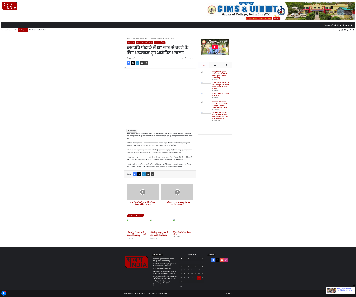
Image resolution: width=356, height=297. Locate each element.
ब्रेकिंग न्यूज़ (157, 42)
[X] (133, 63)
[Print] (146, 63)
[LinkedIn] (137, 63)
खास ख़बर (144, 42)
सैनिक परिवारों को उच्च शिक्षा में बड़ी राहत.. (182, 233)
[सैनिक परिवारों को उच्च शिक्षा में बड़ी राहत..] (183, 225)
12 (188, 270)
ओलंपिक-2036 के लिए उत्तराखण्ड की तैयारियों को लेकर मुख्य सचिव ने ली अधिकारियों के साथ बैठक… (220, 105)
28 (195, 277)
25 (185, 277)
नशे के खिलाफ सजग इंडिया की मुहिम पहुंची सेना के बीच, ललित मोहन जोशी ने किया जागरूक (159, 234)
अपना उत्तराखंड (136, 38)
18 (184, 274)
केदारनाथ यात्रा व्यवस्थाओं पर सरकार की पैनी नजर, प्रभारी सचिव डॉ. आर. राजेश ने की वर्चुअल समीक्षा (220, 115)
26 (188, 277)
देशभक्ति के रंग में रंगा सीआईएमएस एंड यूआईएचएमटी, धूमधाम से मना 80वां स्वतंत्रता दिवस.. (163, 283)
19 (188, 274)
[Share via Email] (142, 63)
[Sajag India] (9, 5)
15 (199, 270)
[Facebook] (128, 63)
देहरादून (150, 42)
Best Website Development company (158, 293)
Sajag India (131, 58)
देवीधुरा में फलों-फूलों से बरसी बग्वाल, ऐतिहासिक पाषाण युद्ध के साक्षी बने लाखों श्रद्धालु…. (136, 234)
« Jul (180, 286)
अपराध (138, 42)
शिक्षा (163, 42)
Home (130, 38)
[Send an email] (134, 58)
